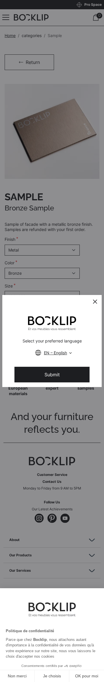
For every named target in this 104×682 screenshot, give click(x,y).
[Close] (95, 301)
